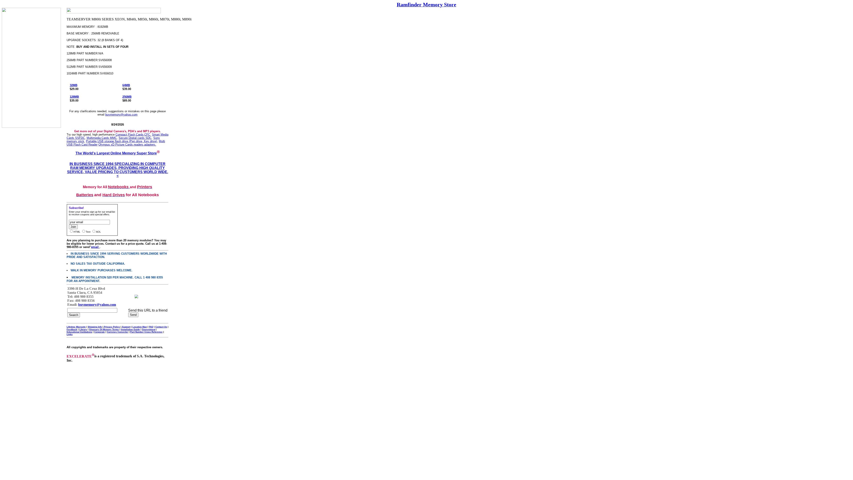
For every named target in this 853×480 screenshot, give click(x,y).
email (95, 247)
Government (148, 329)
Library (83, 329)
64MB (126, 85)
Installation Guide (130, 329)
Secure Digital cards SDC (135, 138)
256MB (127, 96)
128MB (74, 96)
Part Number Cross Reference (146, 332)
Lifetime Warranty (76, 327)
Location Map (139, 327)
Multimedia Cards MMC (102, 138)
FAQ (151, 327)
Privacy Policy (111, 327)
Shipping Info (95, 327)
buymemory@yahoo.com (121, 114)
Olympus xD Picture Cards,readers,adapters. (127, 144)
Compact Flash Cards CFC (133, 134)
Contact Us (161, 327)
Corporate (99, 332)
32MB (73, 85)
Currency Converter (117, 332)
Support (125, 327)
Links (70, 334)
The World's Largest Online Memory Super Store (116, 153)
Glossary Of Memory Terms (104, 329)
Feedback (72, 329)
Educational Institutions (79, 332)
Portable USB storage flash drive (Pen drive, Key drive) (121, 141)
